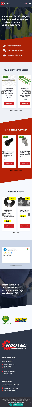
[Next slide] (29, 92)
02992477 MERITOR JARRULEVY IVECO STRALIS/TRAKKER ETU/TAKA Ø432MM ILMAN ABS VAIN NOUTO (9, 213)
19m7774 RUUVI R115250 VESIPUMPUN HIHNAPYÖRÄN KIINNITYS (25, 152)
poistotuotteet (16, 192)
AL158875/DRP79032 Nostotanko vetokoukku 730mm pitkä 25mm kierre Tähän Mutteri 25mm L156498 (8, 92)
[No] (30, 402)
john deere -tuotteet (16, 130)
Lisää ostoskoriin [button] (9, 103)
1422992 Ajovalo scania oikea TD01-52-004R (24, 211)
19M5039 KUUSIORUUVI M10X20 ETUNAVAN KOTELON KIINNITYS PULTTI (9, 154)
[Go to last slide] (2, 92)
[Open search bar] (22, 3)
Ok (10, 404)
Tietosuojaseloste (18, 404)
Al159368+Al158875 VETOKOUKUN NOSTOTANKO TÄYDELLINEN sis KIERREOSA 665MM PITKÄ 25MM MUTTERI (25, 93)
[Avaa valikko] (30, 3)
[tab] (10, 110)
